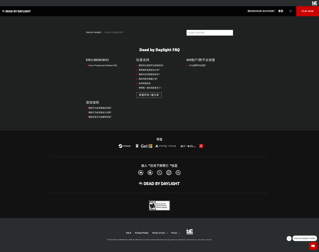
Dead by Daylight (93, 32)
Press (174, 233)
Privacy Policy (141, 233)
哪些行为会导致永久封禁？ (100, 112)
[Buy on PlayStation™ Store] (166, 146)
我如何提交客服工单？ (149, 79)
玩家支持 (142, 60)
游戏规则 (92, 102)
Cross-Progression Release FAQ (102, 65)
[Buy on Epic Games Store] (137, 146)
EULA (128, 233)
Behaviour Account (261, 11)
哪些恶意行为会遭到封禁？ (100, 117)
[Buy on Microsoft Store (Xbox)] (188, 146)
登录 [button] (280, 11)
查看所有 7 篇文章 (149, 95)
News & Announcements (97, 60)
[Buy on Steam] (125, 146)
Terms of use (158, 233)
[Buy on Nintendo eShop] (201, 146)
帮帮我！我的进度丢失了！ (151, 88)
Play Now (308, 11)
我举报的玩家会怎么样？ (150, 70)
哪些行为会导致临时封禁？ (100, 108)
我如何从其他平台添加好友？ (152, 65)
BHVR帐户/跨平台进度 (201, 60)
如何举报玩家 (145, 83)
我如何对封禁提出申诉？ (150, 74)
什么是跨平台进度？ (198, 65)
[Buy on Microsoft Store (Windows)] (146, 146)
